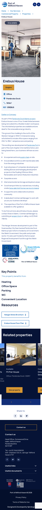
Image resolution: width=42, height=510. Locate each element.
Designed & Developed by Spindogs (21, 507)
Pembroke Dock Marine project (23, 119)
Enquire (9, 87)
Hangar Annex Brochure (14, 315)
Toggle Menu (38, 4)
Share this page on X (27, 416)
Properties (26, 14)
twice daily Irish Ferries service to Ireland (24, 188)
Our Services (15, 11)
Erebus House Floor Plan (14, 323)
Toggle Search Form (34, 4)
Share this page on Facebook (15, 416)
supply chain (24, 157)
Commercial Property (10, 14)
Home (4, 11)
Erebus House (7, 17)
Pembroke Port (32, 145)
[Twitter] (13, 459)
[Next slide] (30, 402)
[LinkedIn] (19, 459)
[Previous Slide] (11, 402)
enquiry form (16, 216)
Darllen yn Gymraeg (9, 114)
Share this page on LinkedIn (21, 416)
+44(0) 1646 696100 (16, 450)
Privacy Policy (21, 497)
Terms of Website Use (21, 502)
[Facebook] (7, 459)
